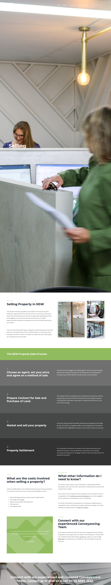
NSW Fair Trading (82, 507)
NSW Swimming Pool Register (80, 496)
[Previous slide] (10, 535)
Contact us (82, 537)
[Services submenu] (75, 5)
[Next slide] (49, 535)
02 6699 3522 (83, 581)
